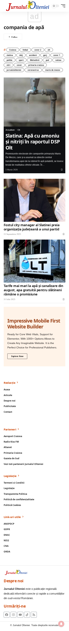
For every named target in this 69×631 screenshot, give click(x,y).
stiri (8, 65)
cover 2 (37, 50)
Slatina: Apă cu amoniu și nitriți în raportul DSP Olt (33, 141)
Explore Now (17, 356)
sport (21, 60)
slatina (10, 55)
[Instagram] (13, 615)
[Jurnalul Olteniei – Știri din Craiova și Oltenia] (28, 6)
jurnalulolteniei (14, 70)
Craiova (12, 50)
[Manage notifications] (61, 624)
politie (9, 60)
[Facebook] (7, 615)
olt (49, 50)
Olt (18, 130)
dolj (21, 55)
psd (47, 60)
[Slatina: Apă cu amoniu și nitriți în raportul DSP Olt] (34, 102)
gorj (45, 55)
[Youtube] (20, 615)
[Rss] (34, 615)
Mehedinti (34, 60)
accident (33, 55)
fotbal (25, 50)
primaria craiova (36, 65)
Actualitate (10, 130)
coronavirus (33, 70)
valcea (58, 60)
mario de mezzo (52, 70)
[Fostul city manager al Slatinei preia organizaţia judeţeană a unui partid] (34, 200)
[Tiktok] (27, 615)
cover (19, 65)
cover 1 (56, 55)
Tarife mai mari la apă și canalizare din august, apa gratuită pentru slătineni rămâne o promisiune (33, 290)
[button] (62, 5)
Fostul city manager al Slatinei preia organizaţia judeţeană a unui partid (31, 227)
